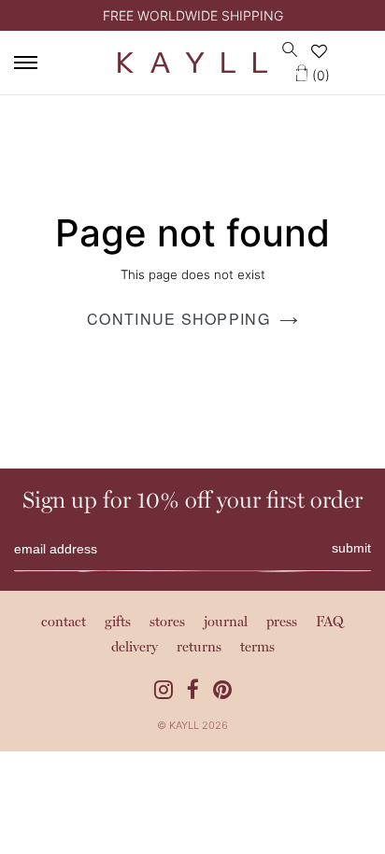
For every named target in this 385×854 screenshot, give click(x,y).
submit (351, 547)
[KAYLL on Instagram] (163, 690)
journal (226, 623)
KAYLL (184, 725)
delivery (134, 648)
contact (63, 623)
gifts (118, 623)
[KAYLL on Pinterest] (222, 690)
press (281, 623)
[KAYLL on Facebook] (193, 690)
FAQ (330, 623)
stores (167, 623)
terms (257, 648)
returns (199, 648)
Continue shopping (178, 318)
